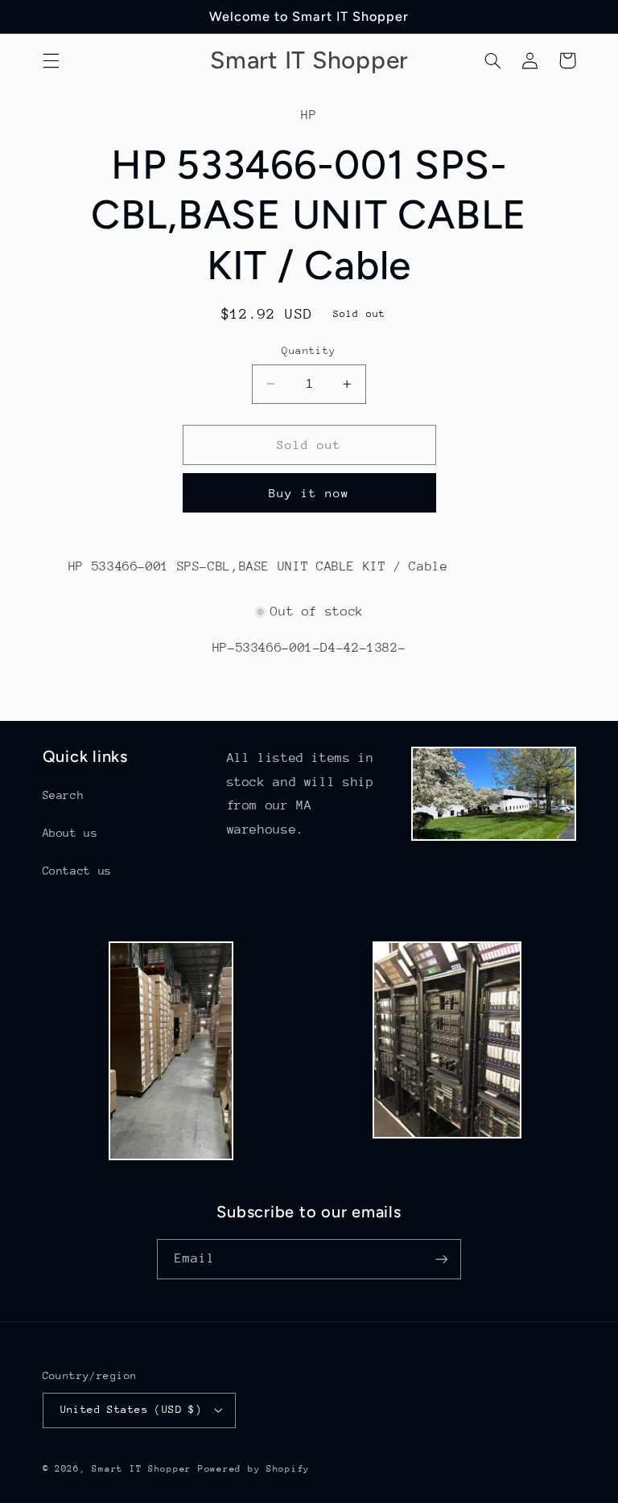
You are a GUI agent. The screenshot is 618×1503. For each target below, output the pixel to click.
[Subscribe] (441, 1259)
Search (63, 795)
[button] (50, 60)
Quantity (309, 350)
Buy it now (309, 493)
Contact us (77, 870)
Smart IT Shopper (142, 1469)
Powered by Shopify (254, 1469)
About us (70, 832)
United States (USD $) (131, 1409)
